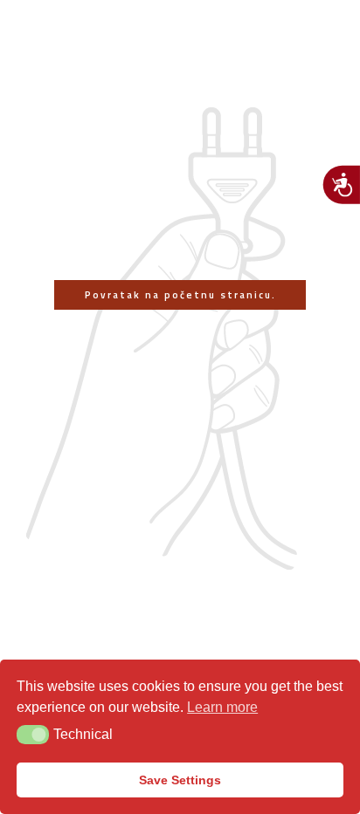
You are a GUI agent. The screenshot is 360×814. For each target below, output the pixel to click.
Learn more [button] (222, 707)
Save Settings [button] (180, 780)
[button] (33, 734)
